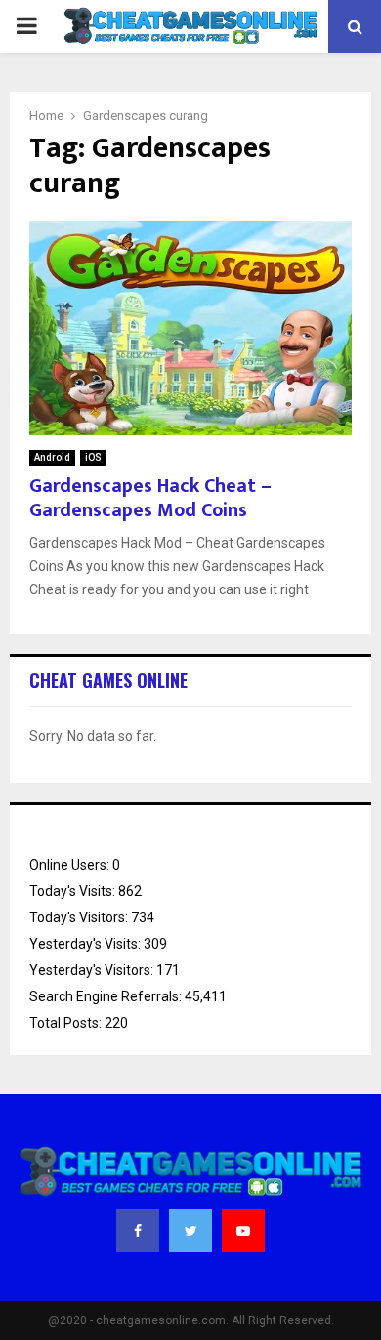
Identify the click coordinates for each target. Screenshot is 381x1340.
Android (52, 457)
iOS (93, 457)
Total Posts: (67, 1023)
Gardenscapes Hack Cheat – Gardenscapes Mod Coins (150, 498)
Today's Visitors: (80, 917)
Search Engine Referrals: (107, 996)
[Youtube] (243, 1230)
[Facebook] (137, 1230)
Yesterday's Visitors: (92, 970)
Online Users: (70, 865)
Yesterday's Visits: (86, 944)
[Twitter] (190, 1230)
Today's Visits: (73, 891)
